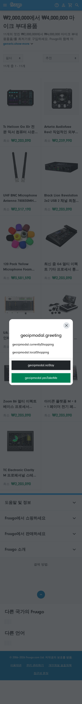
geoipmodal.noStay (41, 365)
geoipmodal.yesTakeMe (41, 378)
